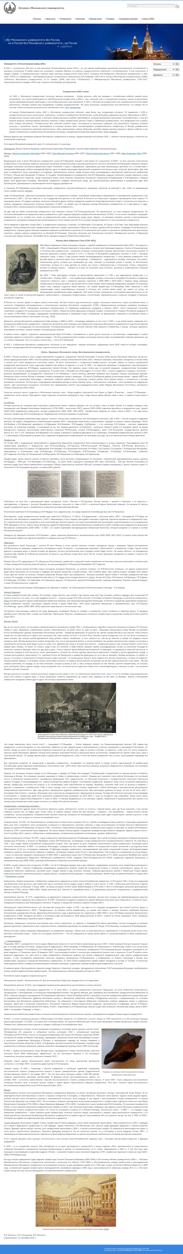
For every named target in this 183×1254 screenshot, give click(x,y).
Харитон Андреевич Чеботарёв (26, 153)
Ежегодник (80, 19)
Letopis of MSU (148, 19)
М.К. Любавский (73, 107)
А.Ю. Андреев (110, 132)
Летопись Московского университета (41, 7)
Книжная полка (95, 19)
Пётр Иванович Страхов (62, 153)
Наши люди (50, 19)
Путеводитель (65, 19)
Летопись (37, 19)
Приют (7, 601)
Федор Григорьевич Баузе (97, 153)
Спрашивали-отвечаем (128, 19)
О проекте (110, 19)
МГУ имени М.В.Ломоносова (131, 1248)
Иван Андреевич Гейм (131, 153)
